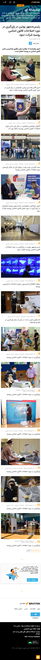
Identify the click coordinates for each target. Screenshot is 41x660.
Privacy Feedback (34, 637)
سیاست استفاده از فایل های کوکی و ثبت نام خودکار (26, 632)
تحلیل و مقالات (18, 609)
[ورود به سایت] (14, 2)
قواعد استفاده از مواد (27, 626)
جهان (38, 609)
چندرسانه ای (36, 550)
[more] (2, 84)
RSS (26, 636)
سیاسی (26, 609)
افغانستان (32, 609)
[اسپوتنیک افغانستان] (36, 3)
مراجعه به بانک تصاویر (12, 84)
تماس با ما (17, 626)
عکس (28, 550)
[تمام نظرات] (38, 657)
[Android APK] (33, 642)
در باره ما (37, 626)
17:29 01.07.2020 (34, 39)
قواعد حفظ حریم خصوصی (32, 628)
